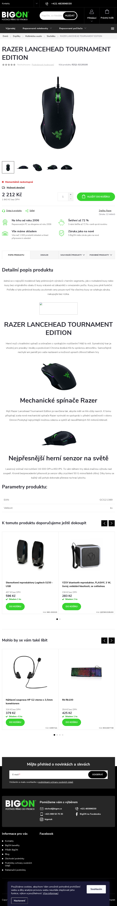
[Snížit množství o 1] (70, 199)
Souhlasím (96, 889)
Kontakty (6, 3)
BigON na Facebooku (90, 814)
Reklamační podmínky (15, 870)
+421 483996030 (88, 808)
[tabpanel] (30, 573)
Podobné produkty (99, 255)
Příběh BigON (11, 849)
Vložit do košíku (98, 196)
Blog (7, 854)
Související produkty (71, 255)
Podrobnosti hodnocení (43, 65)
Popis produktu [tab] (16, 255)
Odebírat (97, 774)
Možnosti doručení (16, 187)
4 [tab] (62, 735)
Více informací (50, 893)
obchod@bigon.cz (53, 808)
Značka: (105, 210)
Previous (104, 523)
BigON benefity (12, 845)
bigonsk (48, 819)
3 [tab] (60, 735)
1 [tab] (57, 619)
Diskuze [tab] (44, 255)
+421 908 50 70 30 (54, 814)
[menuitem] (10, 28)
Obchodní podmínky (14, 858)
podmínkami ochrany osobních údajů (55, 782)
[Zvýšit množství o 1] (70, 195)
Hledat (70, 15)
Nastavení (19, 900)
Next (112, 523)
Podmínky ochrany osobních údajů (18, 864)
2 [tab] (60, 619)
